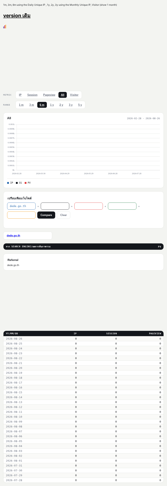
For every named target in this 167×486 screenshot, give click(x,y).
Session (32, 94)
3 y (71, 104)
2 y (61, 104)
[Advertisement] (83, 58)
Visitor (74, 94)
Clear (63, 215)
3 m (31, 104)
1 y (52, 104)
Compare (46, 215)
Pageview (49, 94)
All (62, 94)
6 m (42, 104)
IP (20, 94)
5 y (80, 104)
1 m (21, 104)
